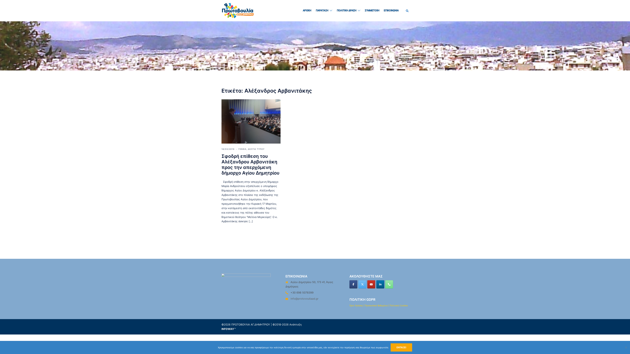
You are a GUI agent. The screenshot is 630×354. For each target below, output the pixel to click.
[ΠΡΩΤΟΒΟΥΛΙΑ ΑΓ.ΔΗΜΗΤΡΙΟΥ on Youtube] (371, 284)
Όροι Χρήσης (356, 305)
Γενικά (242, 149)
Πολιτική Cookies (399, 305)
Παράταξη (322, 10)
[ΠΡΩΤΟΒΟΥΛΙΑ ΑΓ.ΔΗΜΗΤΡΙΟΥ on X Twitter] (362, 284)
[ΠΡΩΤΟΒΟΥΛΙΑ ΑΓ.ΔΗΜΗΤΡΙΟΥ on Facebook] (353, 284)
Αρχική (307, 10)
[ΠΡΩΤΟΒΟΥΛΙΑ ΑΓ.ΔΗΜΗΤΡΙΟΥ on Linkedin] (380, 284)
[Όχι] (626, 347)
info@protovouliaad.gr (304, 298)
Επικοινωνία (391, 10)
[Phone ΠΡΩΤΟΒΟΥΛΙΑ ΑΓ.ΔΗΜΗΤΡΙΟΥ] (389, 284)
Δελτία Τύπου (256, 149)
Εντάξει (401, 347)
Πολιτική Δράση (346, 10)
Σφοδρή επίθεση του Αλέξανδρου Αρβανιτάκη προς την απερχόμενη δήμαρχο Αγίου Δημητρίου (250, 164)
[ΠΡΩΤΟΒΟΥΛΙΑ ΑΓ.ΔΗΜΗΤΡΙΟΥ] (237, 10)
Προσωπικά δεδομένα (376, 305)
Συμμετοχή (372, 10)
